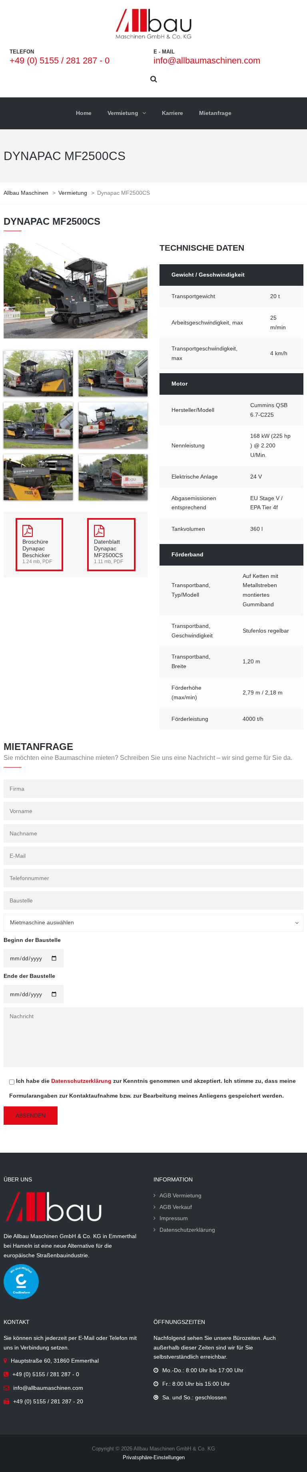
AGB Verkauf (175, 1207)
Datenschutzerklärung (81, 1080)
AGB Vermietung (180, 1195)
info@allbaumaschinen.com (207, 60)
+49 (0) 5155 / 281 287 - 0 (60, 60)
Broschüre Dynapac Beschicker (36, 548)
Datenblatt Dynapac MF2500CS (108, 548)
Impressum (173, 1218)
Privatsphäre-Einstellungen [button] (154, 1457)
